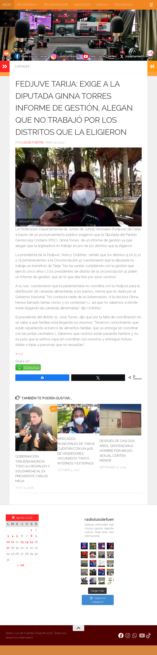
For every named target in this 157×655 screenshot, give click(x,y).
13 (22, 542)
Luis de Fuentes (32, 142)
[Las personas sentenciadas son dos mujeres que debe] (84, 572)
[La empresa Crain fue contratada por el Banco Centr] (84, 563)
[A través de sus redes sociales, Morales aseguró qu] (93, 572)
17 (8, 548)
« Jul (20, 565)
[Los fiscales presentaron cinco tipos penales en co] (93, 554)
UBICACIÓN (82, 5)
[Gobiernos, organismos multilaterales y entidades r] (101, 580)
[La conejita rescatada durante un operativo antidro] (93, 580)
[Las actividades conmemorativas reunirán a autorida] (101, 563)
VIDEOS (101, 5)
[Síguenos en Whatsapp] (134, 635)
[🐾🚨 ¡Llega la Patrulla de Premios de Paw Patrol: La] (93, 546)
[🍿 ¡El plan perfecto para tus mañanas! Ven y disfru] (101, 572)
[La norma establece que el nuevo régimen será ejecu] (110, 572)
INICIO (7, 5)
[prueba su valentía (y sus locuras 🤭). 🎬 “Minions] (110, 580)
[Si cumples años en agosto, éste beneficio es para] (84, 546)
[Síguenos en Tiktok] (148, 635)
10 (8, 542)
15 (31, 542)
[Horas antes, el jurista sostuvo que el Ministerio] (110, 554)
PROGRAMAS (26, 5)
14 (27, 542)
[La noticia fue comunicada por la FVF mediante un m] (84, 580)
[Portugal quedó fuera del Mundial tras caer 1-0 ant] (84, 554)
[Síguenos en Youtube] (141, 635)
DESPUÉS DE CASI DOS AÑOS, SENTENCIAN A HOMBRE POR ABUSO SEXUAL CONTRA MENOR (117, 450)
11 (12, 542)
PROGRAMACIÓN (56, 5)
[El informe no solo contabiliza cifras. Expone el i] (101, 554)
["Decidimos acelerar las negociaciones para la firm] (110, 563)
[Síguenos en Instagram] (128, 635)
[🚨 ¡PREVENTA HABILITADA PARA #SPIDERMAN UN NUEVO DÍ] (110, 546)
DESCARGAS (123, 5)
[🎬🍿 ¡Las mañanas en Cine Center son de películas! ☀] (93, 563)
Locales (22, 66)
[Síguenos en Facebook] (121, 635)
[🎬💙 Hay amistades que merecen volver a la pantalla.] (101, 546)
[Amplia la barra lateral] (5, 66)
